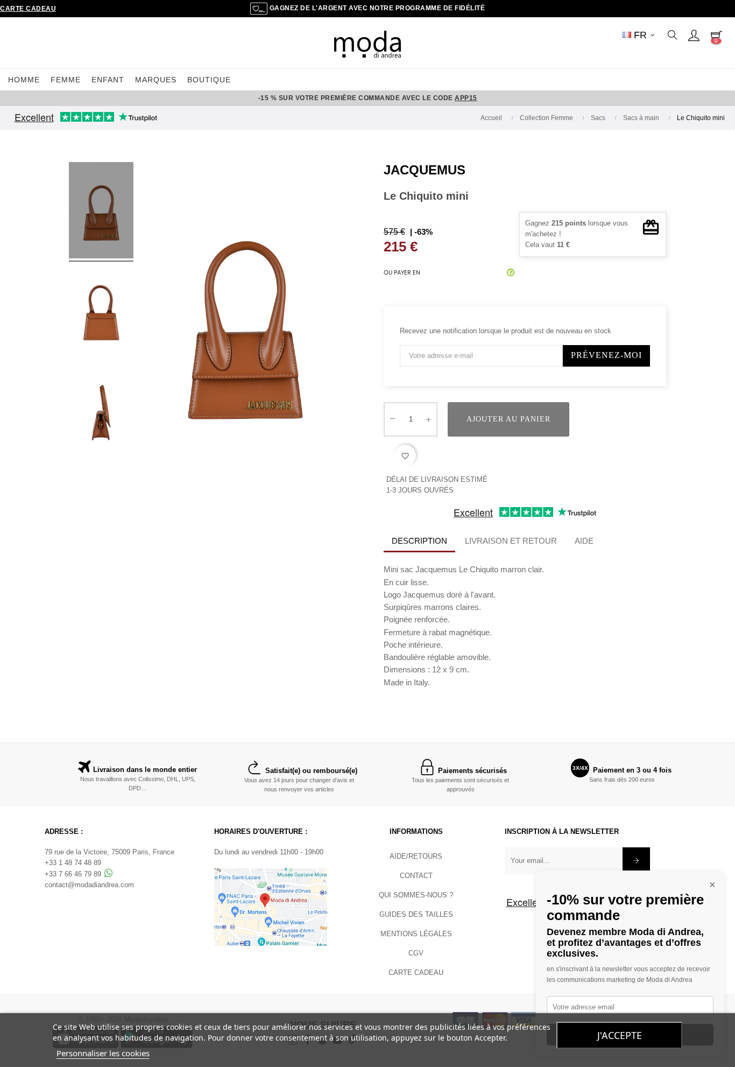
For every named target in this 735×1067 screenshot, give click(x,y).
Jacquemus (424, 170)
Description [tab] (419, 540)
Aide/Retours (416, 856)
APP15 (466, 98)
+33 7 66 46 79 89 (74, 874)
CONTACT (416, 876)
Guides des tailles (416, 914)
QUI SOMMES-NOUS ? (416, 895)
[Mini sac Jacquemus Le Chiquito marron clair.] (101, 212)
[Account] (693, 35)
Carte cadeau (28, 8)
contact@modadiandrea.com (89, 885)
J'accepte (619, 1035)
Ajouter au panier (508, 419)
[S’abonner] (636, 860)
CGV (415, 953)
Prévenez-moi (606, 355)
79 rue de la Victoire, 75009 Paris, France (109, 852)
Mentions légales (416, 934)
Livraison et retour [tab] (511, 540)
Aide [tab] (584, 540)
